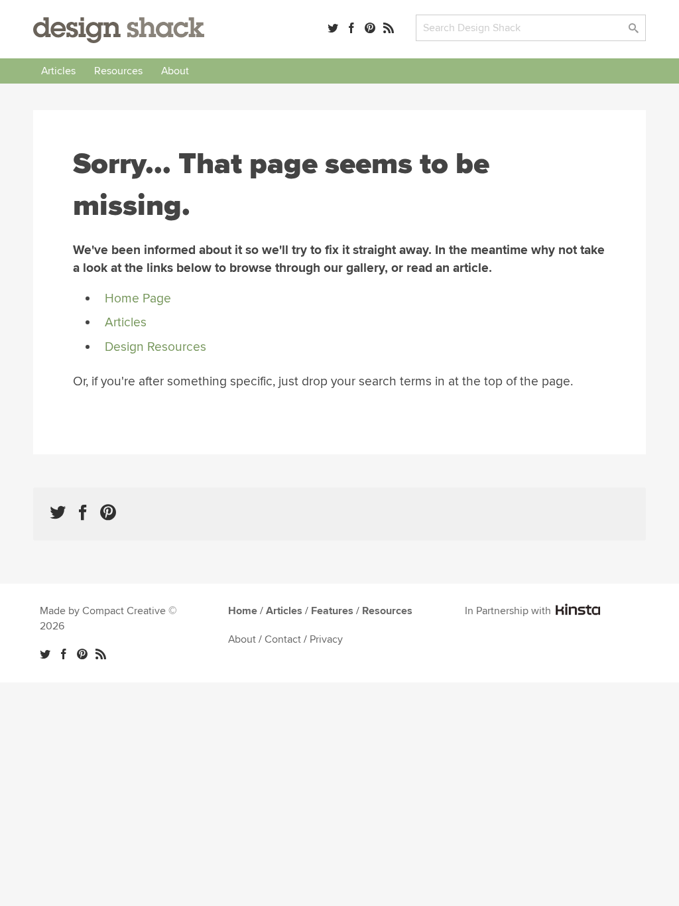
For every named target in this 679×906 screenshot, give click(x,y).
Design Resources (155, 347)
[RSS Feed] (388, 28)
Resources (118, 71)
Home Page (138, 298)
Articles (58, 71)
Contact (283, 639)
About (175, 71)
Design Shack (118, 30)
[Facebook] (351, 28)
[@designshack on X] (45, 654)
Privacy (326, 639)
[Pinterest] (370, 28)
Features (332, 610)
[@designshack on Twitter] (333, 28)
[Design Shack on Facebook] (83, 512)
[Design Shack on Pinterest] (108, 512)
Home (242, 610)
